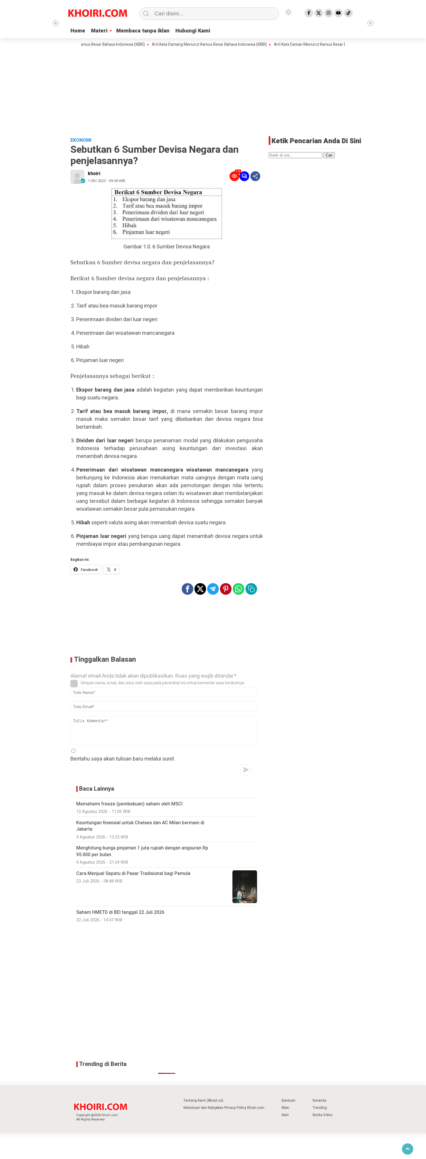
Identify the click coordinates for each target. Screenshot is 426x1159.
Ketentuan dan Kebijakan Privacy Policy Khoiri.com (223, 1107)
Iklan (285, 1107)
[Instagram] (328, 13)
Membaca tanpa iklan (143, 31)
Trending (320, 1107)
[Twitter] (318, 13)
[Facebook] (309, 13)
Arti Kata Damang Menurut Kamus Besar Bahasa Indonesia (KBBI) (190, 45)
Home (77, 31)
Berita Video (322, 1115)
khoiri (94, 173)
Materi (99, 31)
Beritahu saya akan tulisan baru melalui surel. (122, 759)
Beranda (319, 1100)
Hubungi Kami (192, 31)
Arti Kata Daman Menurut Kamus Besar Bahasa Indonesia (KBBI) (311, 45)
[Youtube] (338, 13)
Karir (285, 1115)
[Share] (255, 176)
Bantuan (288, 1100)
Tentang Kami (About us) (203, 1100)
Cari (329, 155)
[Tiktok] (348, 13)
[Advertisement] (213, 91)
